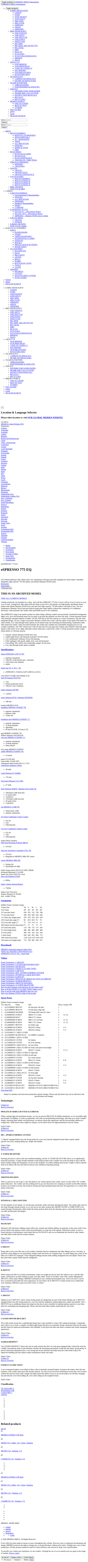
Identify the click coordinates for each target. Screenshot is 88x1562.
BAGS (17, 253)
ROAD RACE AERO (23, 154)
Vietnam (4, 542)
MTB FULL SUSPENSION (25, 135)
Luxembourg (5, 484)
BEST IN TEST (21, 105)
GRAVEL (14, 168)
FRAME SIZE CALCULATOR (26, 93)
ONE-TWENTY (21, 33)
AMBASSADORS (22, 85)
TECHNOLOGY (16, 77)
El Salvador (5, 453)
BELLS (17, 259)
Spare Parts (10, 556)
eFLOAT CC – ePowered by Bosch (28, 212)
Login (12, 114)
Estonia (3, 455)
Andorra (4, 428)
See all (3, 1429)
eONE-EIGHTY (21, 17)
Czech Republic (6, 449)
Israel (3, 472)
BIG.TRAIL (19, 48)
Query (3, 120)
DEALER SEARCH (17, 116)
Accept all (5, 1557)
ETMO (17, 15)
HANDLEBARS (21, 232)
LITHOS (18, 13)
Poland (3, 509)
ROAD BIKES (15, 152)
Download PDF (6, 1090)
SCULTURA (20, 54)
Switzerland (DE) (7, 529)
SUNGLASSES (21, 278)
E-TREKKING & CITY (19, 210)
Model (8, 546)
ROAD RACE (20, 156)
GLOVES (18, 274)
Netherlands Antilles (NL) (10, 496)
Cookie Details (28, 1557)
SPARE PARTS (20, 247)
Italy (2, 474)
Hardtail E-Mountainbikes (24, 203)
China (3, 441)
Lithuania (4, 482)
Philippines (5, 507)
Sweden (4, 527)
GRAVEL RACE (21, 172)
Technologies (10, 558)
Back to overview (7, 1107)
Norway (4, 505)
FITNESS (18, 222)
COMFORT (19, 208)
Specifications (11, 548)
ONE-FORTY (20, 39)
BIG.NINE (19, 44)
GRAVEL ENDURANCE (24, 175)
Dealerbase (10, 1533)
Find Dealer (5, 586)
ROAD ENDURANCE (23, 158)
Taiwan (3, 533)
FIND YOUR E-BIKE (18, 226)
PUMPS (18, 261)
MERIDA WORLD (17, 101)
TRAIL (17, 141)
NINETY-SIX (20, 42)
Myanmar (4, 492)
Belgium (4, 436)
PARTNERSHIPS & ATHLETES (27, 87)
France (3, 459)
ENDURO (19, 146)
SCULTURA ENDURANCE (26, 56)
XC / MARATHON (22, 139)
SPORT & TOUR (21, 148)
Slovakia (4, 519)
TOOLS (18, 265)
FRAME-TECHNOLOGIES (25, 81)
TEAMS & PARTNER (18, 83)
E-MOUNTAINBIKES (18, 193)
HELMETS (19, 271)
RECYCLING (20, 99)
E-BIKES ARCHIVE (18, 224)
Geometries (10, 550)
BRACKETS (20, 255)
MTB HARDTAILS (22, 137)
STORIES (18, 108)
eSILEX (18, 27)
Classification (10, 560)
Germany (4, 461)
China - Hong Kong (8, 443)
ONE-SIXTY (20, 35)
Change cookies (16, 1557)
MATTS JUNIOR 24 (22, 181)
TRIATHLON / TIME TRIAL (26, 160)
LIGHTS (18, 257)
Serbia (3, 515)
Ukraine (4, 538)
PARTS (13, 230)
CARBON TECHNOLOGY (25, 79)
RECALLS (19, 97)
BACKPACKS (20, 251)
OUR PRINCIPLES (22, 66)
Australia (4, 432)
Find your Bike (15, 110)
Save (31, 1560)
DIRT (17, 50)
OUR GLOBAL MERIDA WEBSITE (45, 417)
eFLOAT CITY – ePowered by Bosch (28, 214)
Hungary (4, 463)
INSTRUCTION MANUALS (26, 95)
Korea (3, 478)
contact (8, 1527)
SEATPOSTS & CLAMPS (24, 238)
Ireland (3, 469)
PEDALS (18, 243)
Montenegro (5, 490)
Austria (3, 434)
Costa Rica (5, 445)
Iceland (3, 465)
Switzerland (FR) (7, 531)
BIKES (8, 131)
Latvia (3, 480)
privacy (8, 1531)
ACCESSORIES (16, 249)
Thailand (4, 535)
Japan (3, 476)
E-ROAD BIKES (16, 218)
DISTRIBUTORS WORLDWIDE (27, 91)
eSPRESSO (19, 25)
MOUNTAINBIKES (18, 133)
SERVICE (14, 89)
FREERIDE (19, 201)
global (8, 389)
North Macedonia (7, 502)
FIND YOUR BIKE (17, 189)
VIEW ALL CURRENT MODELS (14, 598)
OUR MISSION (21, 64)
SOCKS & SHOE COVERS (25, 276)
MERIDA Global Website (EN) (12, 424)
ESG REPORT (20, 70)
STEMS (18, 234)
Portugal (4, 511)
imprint (8, 1529)
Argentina (4, 430)
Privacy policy (14, 1553)
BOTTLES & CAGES (23, 263)
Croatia (3, 447)
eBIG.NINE (19, 21)
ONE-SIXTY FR (21, 37)
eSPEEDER (19, 29)
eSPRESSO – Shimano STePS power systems (31, 216)
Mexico (3, 488)
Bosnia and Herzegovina (10, 439)
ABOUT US (14, 62)
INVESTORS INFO (22, 75)
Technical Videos (12, 554)
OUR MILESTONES (23, 72)
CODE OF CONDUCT (23, 68)
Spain (3, 525)
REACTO (18, 52)
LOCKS (18, 267)
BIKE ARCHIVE (16, 187)
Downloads (10, 552)
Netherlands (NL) (7, 494)
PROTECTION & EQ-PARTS (26, 245)
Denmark (4, 451)
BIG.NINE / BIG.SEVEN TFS (26, 46)
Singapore (4, 517)
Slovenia (4, 521)
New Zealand (6, 500)
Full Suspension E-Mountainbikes (27, 195)
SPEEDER (19, 164)
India (3, 467)
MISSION (18, 58)
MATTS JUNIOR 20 (22, 183)
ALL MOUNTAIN (22, 144)
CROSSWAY (20, 166)
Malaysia (4, 486)
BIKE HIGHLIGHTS (18, 31)
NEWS (8, 280)
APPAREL (14, 269)
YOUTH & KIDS (16, 177)
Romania (4, 513)
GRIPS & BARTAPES (23, 236)
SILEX (17, 60)
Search (4, 122)
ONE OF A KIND (21, 103)
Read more (5, 584)
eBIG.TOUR (19, 23)
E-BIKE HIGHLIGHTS (19, 11)
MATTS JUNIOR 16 (22, 185)
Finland (3, 457)
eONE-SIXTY (20, 19)
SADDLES (19, 241)
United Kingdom (7, 540)
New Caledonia (6, 498)
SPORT (17, 205)
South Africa (5, 523)
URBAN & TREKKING (19, 162)
